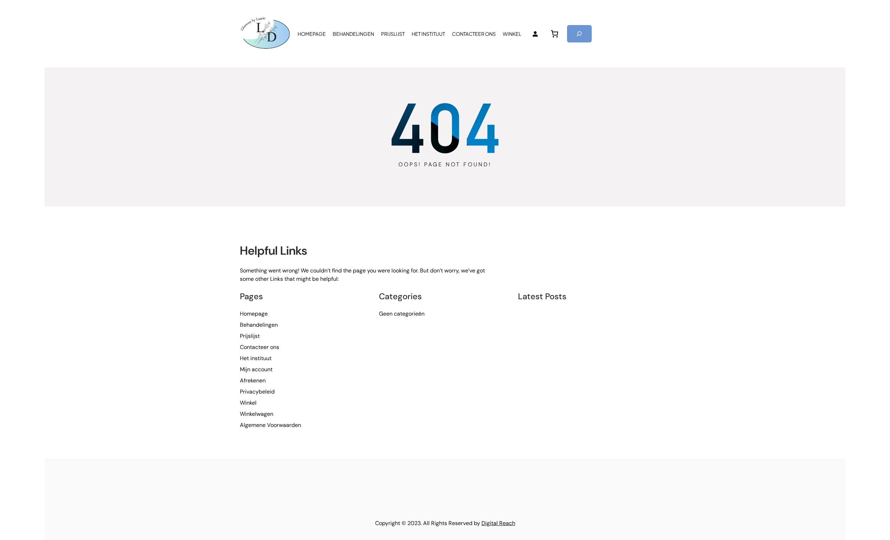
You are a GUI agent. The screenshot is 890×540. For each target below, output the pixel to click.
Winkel (248, 402)
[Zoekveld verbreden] (579, 33)
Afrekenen (253, 380)
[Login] (535, 34)
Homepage (254, 313)
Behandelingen (259, 324)
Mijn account (256, 369)
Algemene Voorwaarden (270, 425)
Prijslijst (250, 336)
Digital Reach (498, 523)
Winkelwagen (256, 414)
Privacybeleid (257, 391)
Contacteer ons (259, 347)
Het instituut (256, 358)
